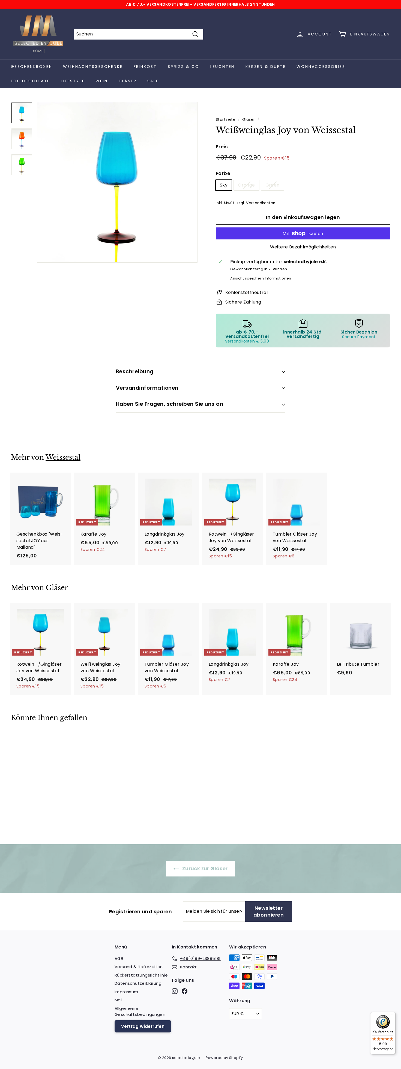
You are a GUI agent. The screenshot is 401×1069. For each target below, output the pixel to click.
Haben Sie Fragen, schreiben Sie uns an (169, 404)
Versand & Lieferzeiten (139, 966)
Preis (222, 146)
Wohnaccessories (321, 66)
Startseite (225, 119)
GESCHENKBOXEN (31, 66)
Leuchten (222, 66)
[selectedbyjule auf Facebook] (184, 991)
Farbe (223, 173)
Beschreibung (135, 371)
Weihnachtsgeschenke (92, 66)
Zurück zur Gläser (204, 868)
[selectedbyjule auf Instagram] (175, 991)
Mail (119, 1000)
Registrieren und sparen (140, 911)
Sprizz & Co (183, 66)
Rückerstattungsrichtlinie (141, 975)
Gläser (128, 81)
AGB (119, 958)
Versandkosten (260, 203)
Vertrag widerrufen (142, 1026)
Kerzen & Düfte (266, 66)
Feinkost (145, 66)
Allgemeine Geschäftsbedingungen (140, 1011)
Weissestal (63, 457)
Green (272, 185)
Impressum (126, 992)
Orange (246, 185)
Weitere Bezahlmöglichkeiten (303, 247)
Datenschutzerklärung (138, 983)
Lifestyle (73, 81)
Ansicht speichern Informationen (260, 278)
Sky (224, 185)
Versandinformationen (147, 388)
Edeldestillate (30, 81)
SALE (152, 81)
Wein (101, 81)
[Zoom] (117, 182)
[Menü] (392, 1015)
